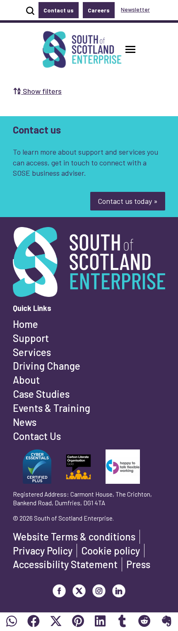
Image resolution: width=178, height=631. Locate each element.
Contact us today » (128, 201)
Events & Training (51, 408)
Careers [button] (99, 10)
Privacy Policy (42, 551)
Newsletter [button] (135, 9)
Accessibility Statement (65, 564)
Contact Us (37, 436)
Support (31, 338)
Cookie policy (110, 551)
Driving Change (46, 366)
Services (32, 352)
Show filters (41, 91)
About (26, 380)
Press (138, 564)
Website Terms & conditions (74, 537)
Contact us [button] (58, 10)
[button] (130, 49)
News (24, 422)
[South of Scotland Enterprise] (89, 265)
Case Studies (41, 394)
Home (25, 324)
